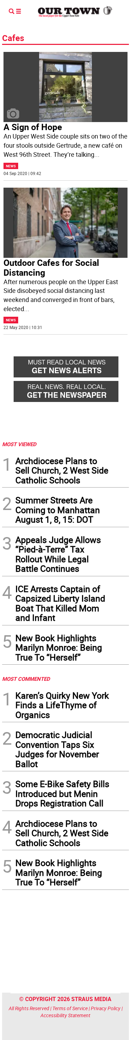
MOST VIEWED (19, 444)
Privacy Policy (106, 1008)
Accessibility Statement (65, 1015)
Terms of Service (70, 1008)
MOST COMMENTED (26, 678)
